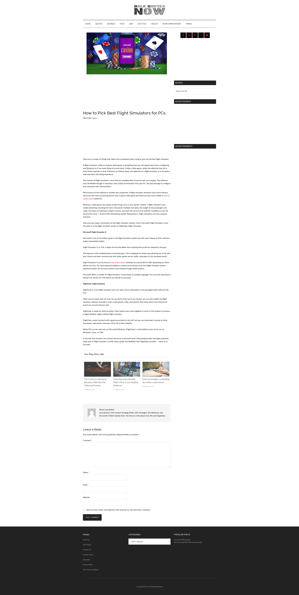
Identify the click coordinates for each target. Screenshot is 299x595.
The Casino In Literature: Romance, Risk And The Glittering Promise (95, 382)
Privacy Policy (88, 565)
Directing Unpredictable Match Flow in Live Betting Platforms (125, 382)
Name (86, 472)
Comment (87, 440)
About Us (86, 540)
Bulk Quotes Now (149, 10)
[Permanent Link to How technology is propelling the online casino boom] (155, 363)
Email (86, 485)
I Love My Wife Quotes (182, 540)
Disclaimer (86, 560)
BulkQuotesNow (157, 587)
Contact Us (87, 550)
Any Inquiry (87, 545)
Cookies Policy (88, 555)
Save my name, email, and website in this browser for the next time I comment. (118, 510)
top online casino (118, 262)
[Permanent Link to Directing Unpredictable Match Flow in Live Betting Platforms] (126, 363)
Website (86, 497)
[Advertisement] (127, 93)
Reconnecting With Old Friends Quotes (188, 542)
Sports (94, 118)
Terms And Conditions (91, 570)
